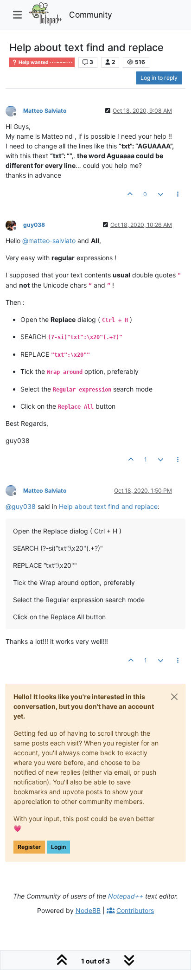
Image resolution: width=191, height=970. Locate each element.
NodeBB (88, 910)
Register (29, 846)
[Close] (174, 696)
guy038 (34, 224)
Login (58, 846)
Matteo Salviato (45, 110)
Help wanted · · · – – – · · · (45, 62)
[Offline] (14, 110)
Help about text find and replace (108, 506)
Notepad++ (125, 896)
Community (90, 14)
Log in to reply (159, 77)
